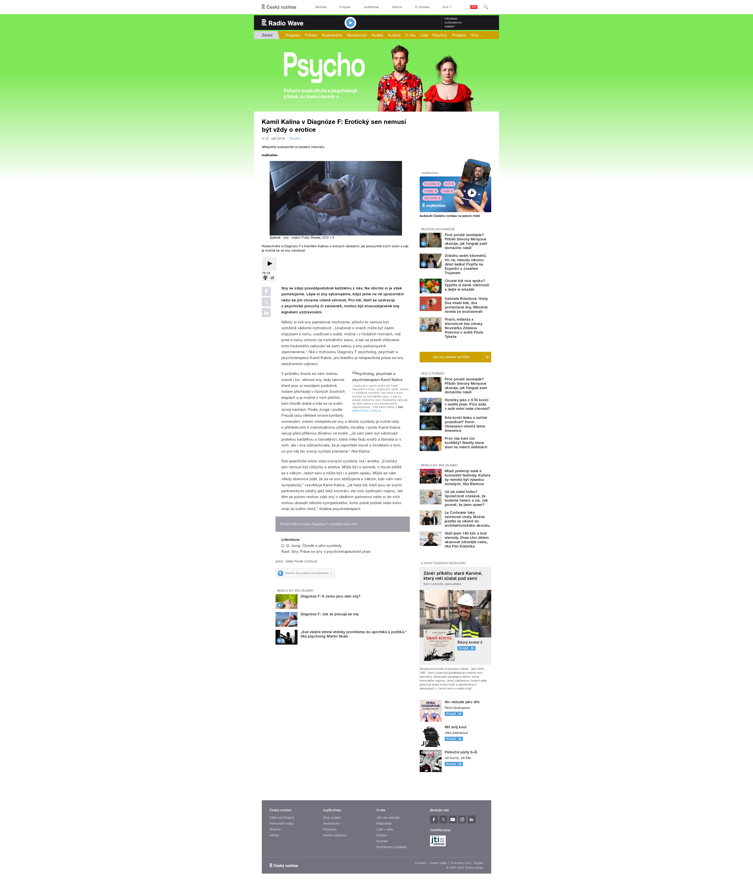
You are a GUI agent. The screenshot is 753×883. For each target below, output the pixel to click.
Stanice (397, 7)
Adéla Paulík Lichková (366, 410)
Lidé (424, 35)
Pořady (311, 35)
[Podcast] (265, 278)
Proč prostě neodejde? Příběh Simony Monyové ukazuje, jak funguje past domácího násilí (466, 241)
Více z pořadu (433, 373)
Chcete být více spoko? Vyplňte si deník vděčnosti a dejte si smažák (467, 285)
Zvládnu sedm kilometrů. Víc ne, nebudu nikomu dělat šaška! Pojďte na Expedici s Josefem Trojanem (466, 264)
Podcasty (330, 829)
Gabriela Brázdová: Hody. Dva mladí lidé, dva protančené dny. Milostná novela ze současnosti (466, 305)
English (478, 863)
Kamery (450, 26)
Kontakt (382, 841)
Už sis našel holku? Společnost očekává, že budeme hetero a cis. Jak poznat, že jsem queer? (466, 498)
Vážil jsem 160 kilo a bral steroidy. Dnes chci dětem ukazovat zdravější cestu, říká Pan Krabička (467, 539)
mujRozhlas (371, 7)
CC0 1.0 (328, 237)
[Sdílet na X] (266, 301)
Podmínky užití (460, 863)
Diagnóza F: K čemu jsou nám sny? (330, 596)
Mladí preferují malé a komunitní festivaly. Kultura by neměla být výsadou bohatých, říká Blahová (467, 477)
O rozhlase (422, 7)
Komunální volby (282, 823)
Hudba (377, 35)
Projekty (459, 35)
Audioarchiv (453, 22)
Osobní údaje (438, 863)
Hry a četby (430, 184)
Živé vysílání (430, 198)
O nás (410, 35)
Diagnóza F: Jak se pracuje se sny (330, 614)
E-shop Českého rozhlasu (443, 563)
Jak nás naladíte (388, 817)
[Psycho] (376, 75)
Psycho (294, 138)
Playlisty (440, 35)
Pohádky (429, 191)
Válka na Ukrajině (282, 817)
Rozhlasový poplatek (391, 847)
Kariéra (381, 835)
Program (345, 7)
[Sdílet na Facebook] (266, 291)
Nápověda (383, 823)
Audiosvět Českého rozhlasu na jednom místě (450, 215)
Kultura (394, 35)
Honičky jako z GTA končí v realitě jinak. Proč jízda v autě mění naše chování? (467, 404)
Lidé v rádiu (384, 829)
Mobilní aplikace (334, 835)
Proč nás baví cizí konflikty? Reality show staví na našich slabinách (466, 442)
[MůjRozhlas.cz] (269, 155)
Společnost (357, 35)
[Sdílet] (272, 278)
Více (476, 35)
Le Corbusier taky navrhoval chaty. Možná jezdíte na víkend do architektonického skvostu (467, 518)
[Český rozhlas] (279, 7)
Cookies (420, 863)
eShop (274, 835)
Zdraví (267, 35)
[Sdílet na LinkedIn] (266, 312)
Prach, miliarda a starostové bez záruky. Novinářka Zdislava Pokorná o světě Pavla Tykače (464, 328)
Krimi (448, 184)
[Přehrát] (269, 264)
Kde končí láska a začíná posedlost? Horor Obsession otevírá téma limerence (466, 424)
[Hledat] (486, 7)
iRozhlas (321, 7)
